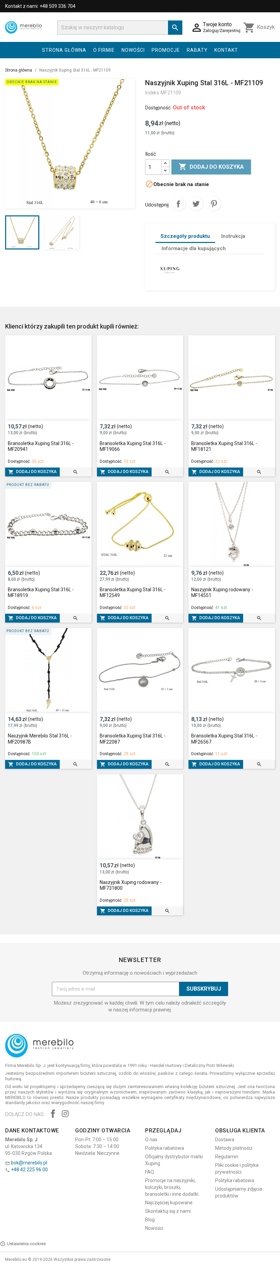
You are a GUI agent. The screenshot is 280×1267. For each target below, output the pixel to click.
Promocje (166, 50)
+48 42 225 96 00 (29, 1169)
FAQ (149, 1172)
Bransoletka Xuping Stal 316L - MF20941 (41, 446)
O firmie (104, 50)
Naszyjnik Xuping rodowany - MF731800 (131, 885)
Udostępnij (178, 204)
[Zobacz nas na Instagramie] (65, 1114)
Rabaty (197, 50)
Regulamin (226, 1156)
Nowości (133, 50)
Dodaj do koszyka (211, 167)
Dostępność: (158, 107)
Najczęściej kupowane (169, 1202)
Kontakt (226, 50)
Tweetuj (196, 204)
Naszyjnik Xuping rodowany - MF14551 (222, 592)
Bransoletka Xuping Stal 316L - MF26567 (224, 739)
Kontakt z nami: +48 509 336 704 (40, 6)
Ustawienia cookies (26, 1243)
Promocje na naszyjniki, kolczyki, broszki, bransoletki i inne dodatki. (172, 1187)
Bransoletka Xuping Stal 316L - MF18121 (224, 446)
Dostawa (224, 1139)
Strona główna (64, 50)
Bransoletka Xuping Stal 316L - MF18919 (41, 592)
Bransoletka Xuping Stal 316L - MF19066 (133, 446)
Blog (150, 1219)
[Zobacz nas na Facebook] (53, 1114)
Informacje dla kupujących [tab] (194, 248)
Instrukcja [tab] (233, 236)
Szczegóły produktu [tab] (185, 236)
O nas (151, 1139)
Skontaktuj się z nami (168, 1211)
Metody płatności (233, 1148)
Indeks (152, 92)
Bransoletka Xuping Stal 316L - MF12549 (133, 592)
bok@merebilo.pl (29, 1162)
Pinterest (214, 204)
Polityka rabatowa (164, 1148)
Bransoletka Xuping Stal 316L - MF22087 (133, 739)
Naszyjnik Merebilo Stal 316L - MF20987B (40, 739)
